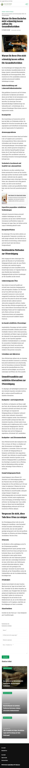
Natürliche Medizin (9, 11)
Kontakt (3, 755)
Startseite (4, 11)
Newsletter (4, 750)
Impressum (4, 757)
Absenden (5, 657)
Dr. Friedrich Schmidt (6, 30)
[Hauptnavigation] (26, 4)
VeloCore (17, 764)
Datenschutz (4, 760)
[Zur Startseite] (6, 5)
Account (3, 748)
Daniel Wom (10, 764)
